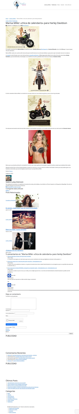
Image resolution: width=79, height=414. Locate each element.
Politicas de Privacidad (14, 408)
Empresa (9, 360)
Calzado (62, 4)
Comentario (8, 309)
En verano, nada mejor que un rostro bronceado (21, 208)
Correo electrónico (10, 313)
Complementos (11, 397)
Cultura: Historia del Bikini (21, 359)
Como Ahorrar (68, 4)
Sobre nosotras (12, 412)
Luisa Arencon (25, 25)
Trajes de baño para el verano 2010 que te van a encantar (19, 256)
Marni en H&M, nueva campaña (16, 229)
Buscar (7, 331)
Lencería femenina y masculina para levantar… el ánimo (25, 355)
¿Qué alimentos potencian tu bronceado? (17, 383)
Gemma (9, 355)
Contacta (11, 411)
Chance (10, 171)
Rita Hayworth (44, 49)
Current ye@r (9, 327)
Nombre (8, 310)
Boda (58, 4)
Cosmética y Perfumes (11, 200)
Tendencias (54, 4)
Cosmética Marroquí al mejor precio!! (23, 356)
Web (7, 315)
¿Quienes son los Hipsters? (14, 250)
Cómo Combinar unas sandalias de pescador (17, 384)
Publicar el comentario (11, 324)
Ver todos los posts (16, 187)
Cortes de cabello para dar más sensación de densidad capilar (21, 388)
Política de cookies (13, 409)
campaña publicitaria (34, 55)
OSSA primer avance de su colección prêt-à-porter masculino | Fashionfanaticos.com (25, 261)
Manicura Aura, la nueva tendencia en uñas (17, 385)
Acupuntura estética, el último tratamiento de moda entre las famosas (23, 387)
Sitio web (9, 187)
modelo (8, 55)
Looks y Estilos (47, 4)
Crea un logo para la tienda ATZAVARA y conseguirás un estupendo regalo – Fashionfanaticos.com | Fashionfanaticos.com (32, 268)
